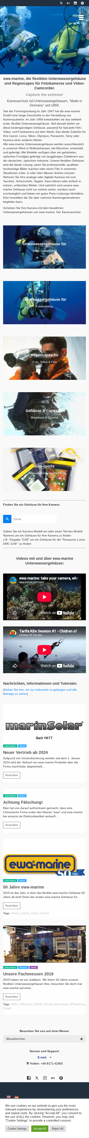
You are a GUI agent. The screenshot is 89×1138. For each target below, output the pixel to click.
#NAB (38, 1004)
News (22, 746)
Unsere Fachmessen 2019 (28, 974)
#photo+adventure (55, 1004)
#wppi (7, 1008)
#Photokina (77, 1004)
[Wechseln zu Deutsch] (16, 1096)
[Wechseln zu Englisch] (9, 1096)
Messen (23, 967)
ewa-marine (10, 746)
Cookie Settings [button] (17, 1128)
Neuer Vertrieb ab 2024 (25, 752)
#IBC (14, 1004)
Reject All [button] (57, 1128)
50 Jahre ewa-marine (23, 887)
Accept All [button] (40, 1128)
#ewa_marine (20, 913)
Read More (11, 775)
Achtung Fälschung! (23, 802)
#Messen (25, 1004)
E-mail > (44, 1057)
